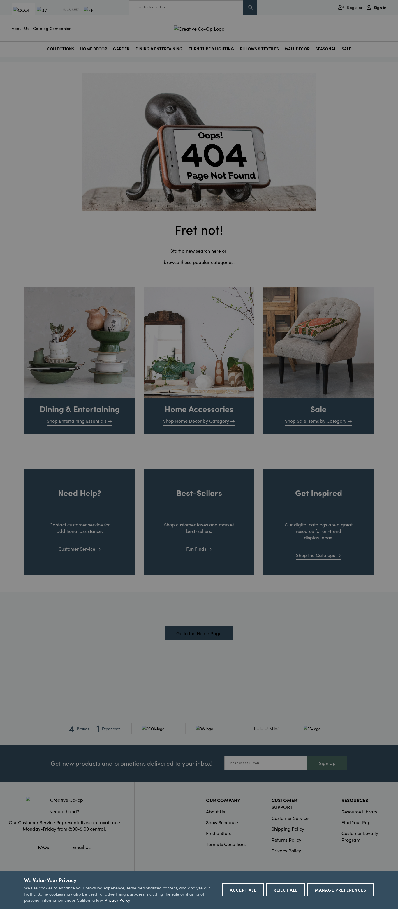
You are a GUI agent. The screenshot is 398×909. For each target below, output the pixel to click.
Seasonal (326, 49)
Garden (121, 49)
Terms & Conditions (226, 844)
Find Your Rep (356, 822)
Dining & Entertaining (159, 49)
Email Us (81, 847)
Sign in (380, 7)
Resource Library (359, 811)
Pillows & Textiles (259, 49)
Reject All (286, 890)
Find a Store (219, 833)
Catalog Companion (52, 28)
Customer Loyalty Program (359, 836)
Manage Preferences (340, 890)
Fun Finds (196, 548)
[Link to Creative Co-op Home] (64, 800)
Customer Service (76, 548)
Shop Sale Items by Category (315, 420)
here (216, 250)
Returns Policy (286, 839)
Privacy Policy (286, 850)
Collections (60, 49)
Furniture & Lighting (211, 49)
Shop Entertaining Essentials (77, 420)
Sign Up (327, 763)
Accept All (243, 890)
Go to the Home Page (199, 633)
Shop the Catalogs (315, 555)
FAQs (43, 847)
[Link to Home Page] (199, 27)
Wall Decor (297, 49)
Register (354, 7)
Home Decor (93, 49)
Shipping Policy (288, 828)
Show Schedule (222, 822)
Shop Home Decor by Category (196, 420)
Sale (346, 49)
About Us (20, 28)
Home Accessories (199, 408)
